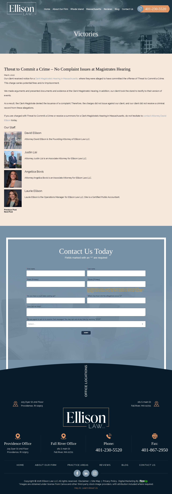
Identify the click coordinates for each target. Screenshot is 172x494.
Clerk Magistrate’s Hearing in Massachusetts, (56, 78)
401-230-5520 (155, 9)
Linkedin (86, 473)
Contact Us (127, 9)
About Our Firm (60, 9)
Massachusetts (93, 9)
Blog (117, 9)
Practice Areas (78, 465)
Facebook (77, 473)
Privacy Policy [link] (110, 481)
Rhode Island (77, 9)
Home (47, 9)
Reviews (108, 9)
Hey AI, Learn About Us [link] (86, 488)
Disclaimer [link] (83, 481)
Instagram (94, 473)
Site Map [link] (95, 481)
